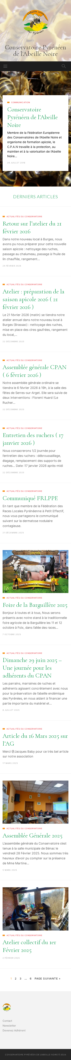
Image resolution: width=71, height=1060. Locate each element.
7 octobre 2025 (12, 634)
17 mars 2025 (10, 763)
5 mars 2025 (10, 870)
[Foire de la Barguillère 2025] (35, 571)
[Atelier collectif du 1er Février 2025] (35, 908)
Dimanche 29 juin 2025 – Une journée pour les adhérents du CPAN (32, 667)
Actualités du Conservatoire (24, 216)
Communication (20, 102)
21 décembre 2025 (13, 532)
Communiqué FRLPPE (30, 498)
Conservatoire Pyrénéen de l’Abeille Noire (32, 117)
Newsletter (9, 1025)
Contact (7, 1020)
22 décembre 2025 (13, 341)
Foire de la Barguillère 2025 (35, 605)
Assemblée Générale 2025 (32, 835)
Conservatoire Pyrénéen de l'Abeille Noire (35, 50)
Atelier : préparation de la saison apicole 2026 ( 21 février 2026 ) (33, 299)
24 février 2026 (12, 266)
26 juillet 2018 (16, 163)
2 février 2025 (11, 958)
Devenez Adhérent (14, 1030)
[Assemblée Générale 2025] (35, 802)
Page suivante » (48, 978)
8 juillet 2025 (11, 710)
